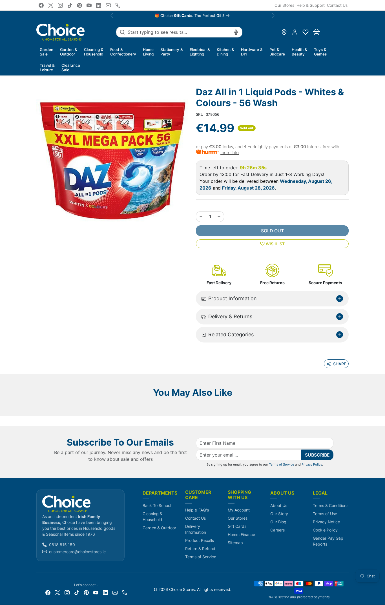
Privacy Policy (312, 464)
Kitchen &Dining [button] (225, 51)
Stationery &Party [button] (171, 51)
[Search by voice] (235, 32)
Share (339, 363)
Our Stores (284, 5)
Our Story (279, 513)
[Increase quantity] (219, 216)
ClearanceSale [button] (70, 67)
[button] (305, 32)
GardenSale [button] (46, 51)
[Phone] (118, 5)
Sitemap (235, 542)
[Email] (108, 5)
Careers (277, 530)
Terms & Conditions (330, 505)
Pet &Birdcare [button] (277, 51)
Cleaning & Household (152, 516)
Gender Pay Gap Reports (328, 541)
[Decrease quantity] (201, 216)
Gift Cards (237, 526)
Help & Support (311, 5)
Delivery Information (195, 529)
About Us (278, 505)
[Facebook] (41, 5)
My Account (239, 510)
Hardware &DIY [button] (252, 51)
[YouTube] (89, 5)
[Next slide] (347, 408)
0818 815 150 (62, 544)
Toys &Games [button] (320, 51)
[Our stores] (284, 32)
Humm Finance (241, 534)
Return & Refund (200, 548)
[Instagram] (60, 5)
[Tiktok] (70, 5)
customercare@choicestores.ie (77, 551)
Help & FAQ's (197, 510)
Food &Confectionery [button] (123, 51)
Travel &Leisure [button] (47, 67)
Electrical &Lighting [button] (200, 51)
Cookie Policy (325, 530)
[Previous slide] (38, 408)
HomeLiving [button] (148, 51)
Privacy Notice (326, 521)
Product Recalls (199, 540)
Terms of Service (281, 464)
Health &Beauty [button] (299, 51)
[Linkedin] (98, 5)
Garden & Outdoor (159, 527)
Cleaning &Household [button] (93, 51)
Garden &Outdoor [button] (68, 51)
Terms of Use (325, 513)
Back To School (157, 505)
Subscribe (317, 455)
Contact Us (337, 5)
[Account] (294, 32)
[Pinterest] (79, 5)
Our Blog (278, 521)
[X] (51, 5)
